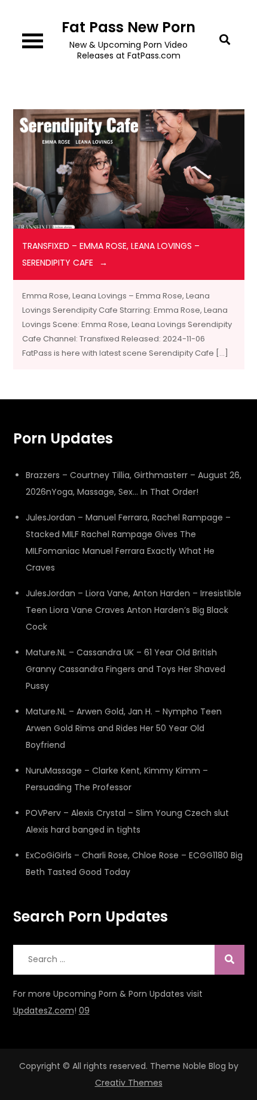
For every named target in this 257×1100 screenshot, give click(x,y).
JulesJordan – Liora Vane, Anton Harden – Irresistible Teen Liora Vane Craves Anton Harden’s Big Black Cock (133, 610)
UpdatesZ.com (43, 1010)
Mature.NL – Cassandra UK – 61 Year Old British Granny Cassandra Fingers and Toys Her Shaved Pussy (125, 669)
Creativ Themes (129, 1083)
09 (84, 1010)
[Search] (229, 960)
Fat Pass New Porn (128, 27)
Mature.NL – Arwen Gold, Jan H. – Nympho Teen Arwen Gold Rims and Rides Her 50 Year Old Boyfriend (124, 728)
